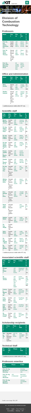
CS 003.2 (27, 94)
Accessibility (10, 410)
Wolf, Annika (5, 85)
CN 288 (27, 281)
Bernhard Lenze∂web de (23, 376)
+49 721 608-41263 (15, 307)
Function (11, 78)
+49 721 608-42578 (15, 247)
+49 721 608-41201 (15, 181)
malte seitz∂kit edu (22, 233)
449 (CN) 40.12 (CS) (27, 281)
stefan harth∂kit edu (22, 144)
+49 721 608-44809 (15, 122)
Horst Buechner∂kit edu (22, 65)
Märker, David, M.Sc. (5, 181)
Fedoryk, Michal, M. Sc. (5, 292)
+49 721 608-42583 (15, 315)
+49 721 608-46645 (15, 220)
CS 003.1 (26, 145)
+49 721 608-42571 (17, 44)
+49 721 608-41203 (15, 335)
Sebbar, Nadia (5, 218)
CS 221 (27, 291)
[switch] (20, 3)
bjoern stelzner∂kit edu (22, 240)
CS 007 (26, 138)
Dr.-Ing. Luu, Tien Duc (5, 168)
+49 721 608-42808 (15, 300)
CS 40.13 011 (27, 52)
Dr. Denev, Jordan (5, 278)
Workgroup (9, 115)
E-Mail (21, 36)
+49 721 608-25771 (15, 279)
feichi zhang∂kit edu (21, 315)
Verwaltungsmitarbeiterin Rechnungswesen (12, 97)
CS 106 (26, 168)
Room (26, 37)
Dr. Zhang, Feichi (5, 315)
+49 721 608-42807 (15, 284)
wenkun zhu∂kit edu (22, 247)
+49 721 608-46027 (15, 291)
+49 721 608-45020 (15, 233)
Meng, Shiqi (4, 335)
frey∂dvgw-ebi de (21, 298)
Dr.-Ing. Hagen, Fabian (5, 137)
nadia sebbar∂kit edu (22, 219)
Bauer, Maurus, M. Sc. (5, 121)
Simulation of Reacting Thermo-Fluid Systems (12, 55)
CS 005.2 (26, 130)
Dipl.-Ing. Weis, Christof (4, 307)
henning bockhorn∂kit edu (23, 370)
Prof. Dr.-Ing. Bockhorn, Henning (6, 370)
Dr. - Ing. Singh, (5, 226)
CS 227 (26, 161)
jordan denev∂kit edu (21, 278)
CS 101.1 (27, 271)
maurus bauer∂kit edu (22, 121)
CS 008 (27, 44)
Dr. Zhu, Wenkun (5, 247)
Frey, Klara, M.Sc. (4, 299)
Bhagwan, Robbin (5, 270)
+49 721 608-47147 (15, 161)
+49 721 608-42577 (15, 129)
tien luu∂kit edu (21, 168)
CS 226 (26, 122)
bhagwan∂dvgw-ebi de (21, 270)
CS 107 (26, 220)
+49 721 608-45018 (15, 194)
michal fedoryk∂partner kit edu (21, 291)
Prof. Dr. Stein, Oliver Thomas (5, 52)
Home (7, 409)
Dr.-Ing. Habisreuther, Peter (5, 129)
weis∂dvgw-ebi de (21, 305)
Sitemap (18, 410)
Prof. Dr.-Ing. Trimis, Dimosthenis (5, 44)
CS (27, 299)
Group (9, 261)
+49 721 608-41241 (15, 270)
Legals (12, 409)
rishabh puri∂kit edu (22, 193)
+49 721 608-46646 (15, 153)
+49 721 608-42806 (15, 138)
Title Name (4, 115)
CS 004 (26, 240)
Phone (16, 35)
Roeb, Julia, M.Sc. (4, 206)
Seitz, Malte (4, 232)
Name (4, 34)
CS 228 (26, 233)
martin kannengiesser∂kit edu (22, 153)
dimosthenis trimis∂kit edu (22, 44)
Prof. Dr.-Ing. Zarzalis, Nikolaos (6, 381)
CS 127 (26, 247)
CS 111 (27, 307)
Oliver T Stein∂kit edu (22, 52)
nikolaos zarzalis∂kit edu (23, 381)
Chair (11, 35)
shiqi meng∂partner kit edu (21, 335)
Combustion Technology (12, 44)
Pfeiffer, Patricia (5, 92)
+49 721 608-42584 (15, 168)
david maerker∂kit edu (22, 181)
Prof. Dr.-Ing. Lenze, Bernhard (6, 376)
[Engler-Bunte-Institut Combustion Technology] (27, 10)
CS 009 (27, 87)
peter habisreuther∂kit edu (22, 129)
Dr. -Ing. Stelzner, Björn (5, 240)
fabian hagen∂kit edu (22, 137)
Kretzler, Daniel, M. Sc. (5, 161)
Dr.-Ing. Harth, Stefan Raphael (5, 145)
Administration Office (12, 87)
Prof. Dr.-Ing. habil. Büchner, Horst (6, 65)
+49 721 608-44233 (15, 240)
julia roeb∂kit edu (22, 206)
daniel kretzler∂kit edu (22, 161)
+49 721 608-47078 (17, 94)
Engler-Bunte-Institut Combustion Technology (15, 3)
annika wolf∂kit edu (22, 86)
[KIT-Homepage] (6, 2)
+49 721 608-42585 (15, 145)
